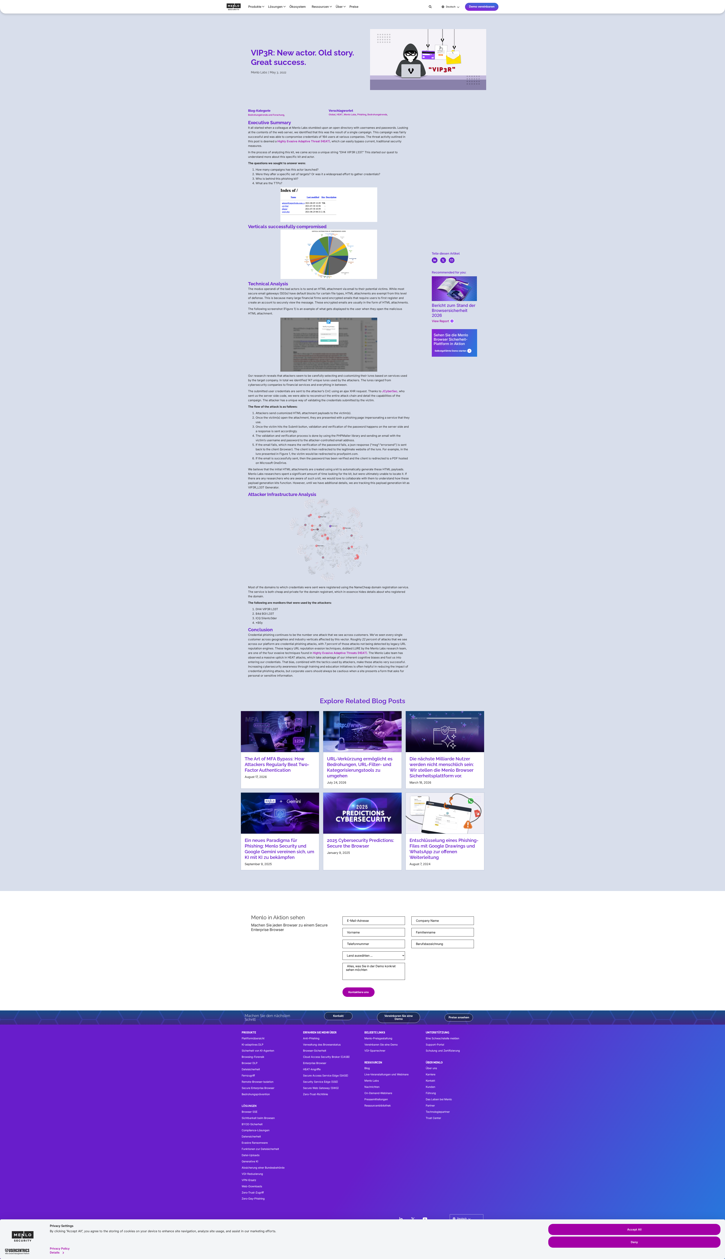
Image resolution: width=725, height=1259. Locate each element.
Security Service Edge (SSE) (320, 1081)
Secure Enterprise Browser (258, 1088)
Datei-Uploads (250, 1155)
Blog (367, 1068)
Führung (431, 1093)
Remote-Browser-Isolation (257, 1081)
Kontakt (338, 1016)
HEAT (340, 114)
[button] (255, 6)
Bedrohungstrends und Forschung (266, 114)
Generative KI (250, 1161)
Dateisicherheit (251, 1069)
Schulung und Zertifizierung (443, 1050)
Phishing (361, 114)
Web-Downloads (252, 1186)
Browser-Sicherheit (314, 1050)
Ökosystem (297, 6)
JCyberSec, (390, 391)
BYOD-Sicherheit (252, 1124)
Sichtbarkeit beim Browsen (258, 1118)
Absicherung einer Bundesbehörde (263, 1167)
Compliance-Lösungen (255, 1130)
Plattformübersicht (253, 1038)
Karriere (430, 1074)
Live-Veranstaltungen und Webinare (386, 1074)
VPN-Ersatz (249, 1180)
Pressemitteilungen (376, 1099)
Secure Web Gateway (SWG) (321, 1088)
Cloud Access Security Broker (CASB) (326, 1056)
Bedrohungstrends (377, 114)
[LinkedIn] (401, 1219)
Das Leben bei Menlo (439, 1099)
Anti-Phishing (311, 1038)
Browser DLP (250, 1063)
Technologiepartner (438, 1111)
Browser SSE (249, 1111)
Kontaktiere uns (358, 992)
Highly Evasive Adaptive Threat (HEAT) (303, 141)
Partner (430, 1105)
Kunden (430, 1086)
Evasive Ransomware (255, 1142)
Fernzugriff (248, 1075)
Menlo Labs (350, 114)
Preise (353, 6)
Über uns (431, 1068)
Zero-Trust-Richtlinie (315, 1094)
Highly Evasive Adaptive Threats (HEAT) (340, 653)
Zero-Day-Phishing (253, 1198)
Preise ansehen (459, 1017)
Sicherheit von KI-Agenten (258, 1050)
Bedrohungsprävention (256, 1094)
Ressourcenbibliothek (377, 1105)
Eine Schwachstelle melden (442, 1038)
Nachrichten (371, 1086)
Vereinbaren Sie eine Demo (398, 1017)
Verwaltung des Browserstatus (322, 1044)
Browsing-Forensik (253, 1056)
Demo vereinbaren (481, 6)
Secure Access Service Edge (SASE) (325, 1075)
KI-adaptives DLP (252, 1044)
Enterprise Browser (314, 1063)
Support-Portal (435, 1044)
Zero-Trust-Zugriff (253, 1192)
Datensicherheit (251, 1136)
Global (332, 114)
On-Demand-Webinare (378, 1093)
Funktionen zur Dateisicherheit (260, 1148)
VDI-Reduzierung (252, 1173)
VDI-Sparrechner (374, 1050)
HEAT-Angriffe (312, 1069)
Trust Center (433, 1118)
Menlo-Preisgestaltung (378, 1038)
